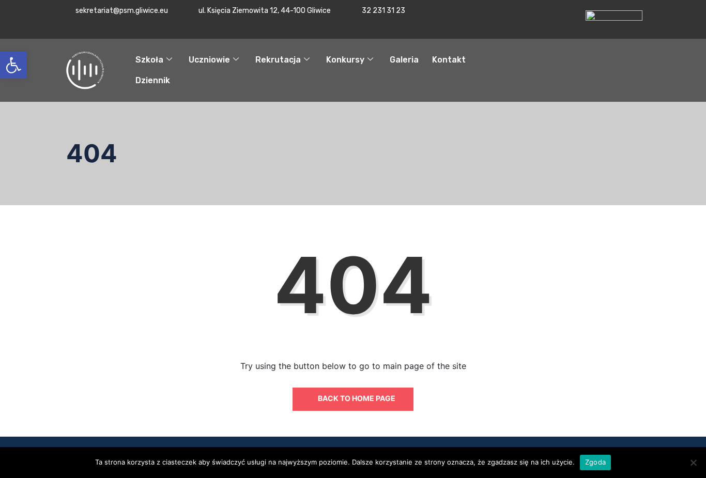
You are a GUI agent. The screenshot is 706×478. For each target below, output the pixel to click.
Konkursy (345, 60)
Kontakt (449, 60)
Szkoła (149, 60)
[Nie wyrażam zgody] (693, 462)
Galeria (404, 60)
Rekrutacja (278, 60)
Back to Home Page (355, 398)
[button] (13, 65)
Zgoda (595, 462)
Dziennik (152, 80)
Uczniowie (209, 60)
